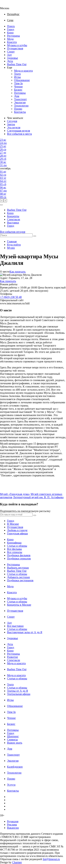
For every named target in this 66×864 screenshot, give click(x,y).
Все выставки (15, 625)
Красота (12, 42)
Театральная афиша (18, 694)
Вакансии (13, 827)
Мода (10, 38)
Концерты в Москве (19, 604)
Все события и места (19, 133)
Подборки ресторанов (20, 580)
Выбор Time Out (16, 64)
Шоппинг (13, 736)
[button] (1, 204)
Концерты (13, 216)
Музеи (11, 247)
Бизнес (18, 89)
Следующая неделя (18, 130)
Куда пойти (14, 244)
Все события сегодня (12, 231)
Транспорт (20, 99)
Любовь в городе (17, 530)
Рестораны (13, 35)
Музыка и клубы (17, 45)
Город (10, 29)
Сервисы (12, 739)
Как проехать (18, 271)
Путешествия (15, 48)
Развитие (12, 656)
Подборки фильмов (18, 555)
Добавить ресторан (18, 577)
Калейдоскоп (15, 766)
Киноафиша (14, 542)
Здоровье (12, 57)
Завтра (11, 124)
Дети (10, 61)
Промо (18, 108)
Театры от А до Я (17, 690)
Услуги (11, 784)
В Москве (13, 523)
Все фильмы (14, 548)
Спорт (11, 51)
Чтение (18, 86)
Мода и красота (23, 70)
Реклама (12, 824)
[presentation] (2, 200)
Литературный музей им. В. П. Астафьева (38, 497)
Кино (10, 32)
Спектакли (13, 219)
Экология (20, 102)
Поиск (11, 26)
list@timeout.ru (51, 859)
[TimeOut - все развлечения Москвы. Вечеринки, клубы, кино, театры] (7, 5)
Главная (12, 241)
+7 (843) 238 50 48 (11, 297)
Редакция (12, 821)
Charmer (17, 862)
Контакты (20, 111)
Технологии (21, 105)
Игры (17, 77)
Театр (17, 73)
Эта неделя (13, 127)
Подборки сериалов (19, 558)
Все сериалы (14, 552)
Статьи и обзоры (17, 545)
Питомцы (20, 92)
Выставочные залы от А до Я (24, 632)
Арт (9, 54)
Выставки (13, 222)
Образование (22, 80)
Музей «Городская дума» (15, 494)
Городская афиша (17, 533)
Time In (18, 83)
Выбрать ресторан (18, 567)
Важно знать (14, 742)
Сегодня (12, 121)
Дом (16, 96)
